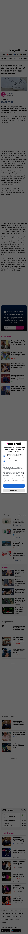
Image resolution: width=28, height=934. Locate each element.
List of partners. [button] (21, 473)
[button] (14, 465)
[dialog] (14, 467)
